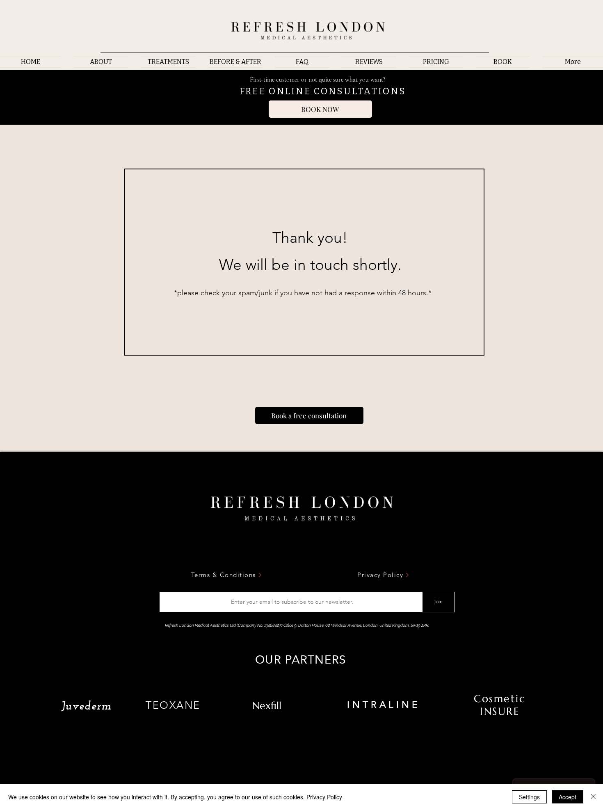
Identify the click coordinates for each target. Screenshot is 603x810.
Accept (567, 797)
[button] (168, 62)
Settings (529, 797)
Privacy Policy (324, 797)
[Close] (593, 796)
